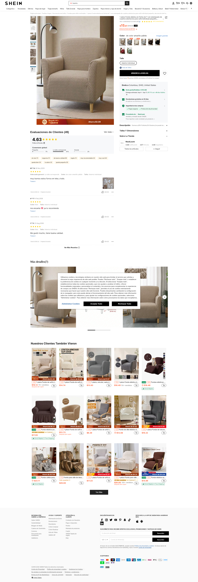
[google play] (141, 522)
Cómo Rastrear (53, 529)
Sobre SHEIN (35, 520)
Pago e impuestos (71, 523)
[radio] (122, 42)
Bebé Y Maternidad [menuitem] (171, 9)
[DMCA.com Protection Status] (107, 567)
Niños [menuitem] (62, 9)
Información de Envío (55, 518)
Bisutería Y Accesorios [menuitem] (142, 9)
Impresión (69, 575)
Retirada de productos (73, 528)
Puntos (68, 526)
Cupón (68, 531)
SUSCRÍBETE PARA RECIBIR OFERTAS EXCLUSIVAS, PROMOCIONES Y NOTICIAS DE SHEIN (130, 529)
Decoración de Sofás (59, 13)
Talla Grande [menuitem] (70, 9)
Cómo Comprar (53, 527)
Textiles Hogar (46, 13)
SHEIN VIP (52, 535)
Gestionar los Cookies (76, 569)
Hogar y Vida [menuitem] (128, 9)
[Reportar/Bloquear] (112, 192)
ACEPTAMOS (104, 556)
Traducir (33, 181)
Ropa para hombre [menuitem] (83, 9)
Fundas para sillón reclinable (76, 13)
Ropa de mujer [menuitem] (40, 9)
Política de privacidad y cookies (144, 546)
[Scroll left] (188, 8)
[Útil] (102, 192)
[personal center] (173, 3)
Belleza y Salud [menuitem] (157, 9)
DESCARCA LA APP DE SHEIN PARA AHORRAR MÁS (152, 516)
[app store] (137, 522)
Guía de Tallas (53, 532)
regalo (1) (74, 158)
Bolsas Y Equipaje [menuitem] (187, 9)
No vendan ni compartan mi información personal (46, 572)
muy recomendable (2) (88, 158)
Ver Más (99, 492)
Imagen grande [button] (162, 36)
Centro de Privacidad (38, 569)
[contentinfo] (134, 561)
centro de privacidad (145, 547)
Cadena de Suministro (38, 528)
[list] (116, 521)
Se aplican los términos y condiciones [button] (138, 101)
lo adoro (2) (48, 162)
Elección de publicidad (81, 575)
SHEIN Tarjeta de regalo (71, 534)
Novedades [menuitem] (22, 9)
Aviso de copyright (57, 575)
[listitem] (44, 370)
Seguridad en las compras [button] (134, 106)
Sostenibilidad (35, 523)
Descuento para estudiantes (36, 534)
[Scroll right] (191, 8)
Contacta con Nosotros (73, 520)
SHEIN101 (34, 538)
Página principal (35, 13)
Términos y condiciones (72, 572)
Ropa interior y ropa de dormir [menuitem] (111, 9)
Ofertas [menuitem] (30, 9)
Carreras (34, 531)
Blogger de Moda (36, 526)
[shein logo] (13, 3)
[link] (178, 3)
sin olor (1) (35, 158)
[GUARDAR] (165, 73)
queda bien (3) (36, 162)
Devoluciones (53, 521)
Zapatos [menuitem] (95, 9)
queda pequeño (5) (62, 162)
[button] (187, 3)
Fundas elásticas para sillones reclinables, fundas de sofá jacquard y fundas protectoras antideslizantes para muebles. (154, 382)
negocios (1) (46, 158)
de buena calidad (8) (60, 158)
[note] (44, 378)
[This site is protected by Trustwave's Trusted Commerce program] (102, 567)
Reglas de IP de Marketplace (40, 575)
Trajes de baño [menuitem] (53, 9)
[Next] (164, 297)
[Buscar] (127, 3)
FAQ (67, 538)
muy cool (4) (103, 158)
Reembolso (52, 524)
